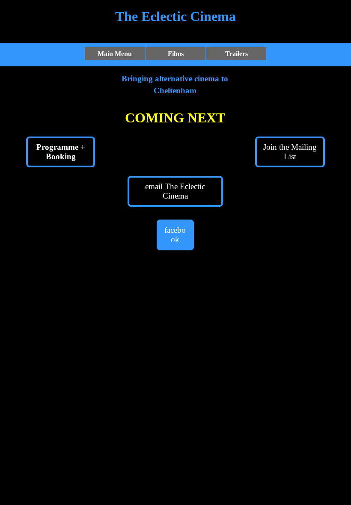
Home (72, 9)
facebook (175, 235)
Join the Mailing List (290, 152)
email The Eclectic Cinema (175, 191)
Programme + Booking (60, 152)
